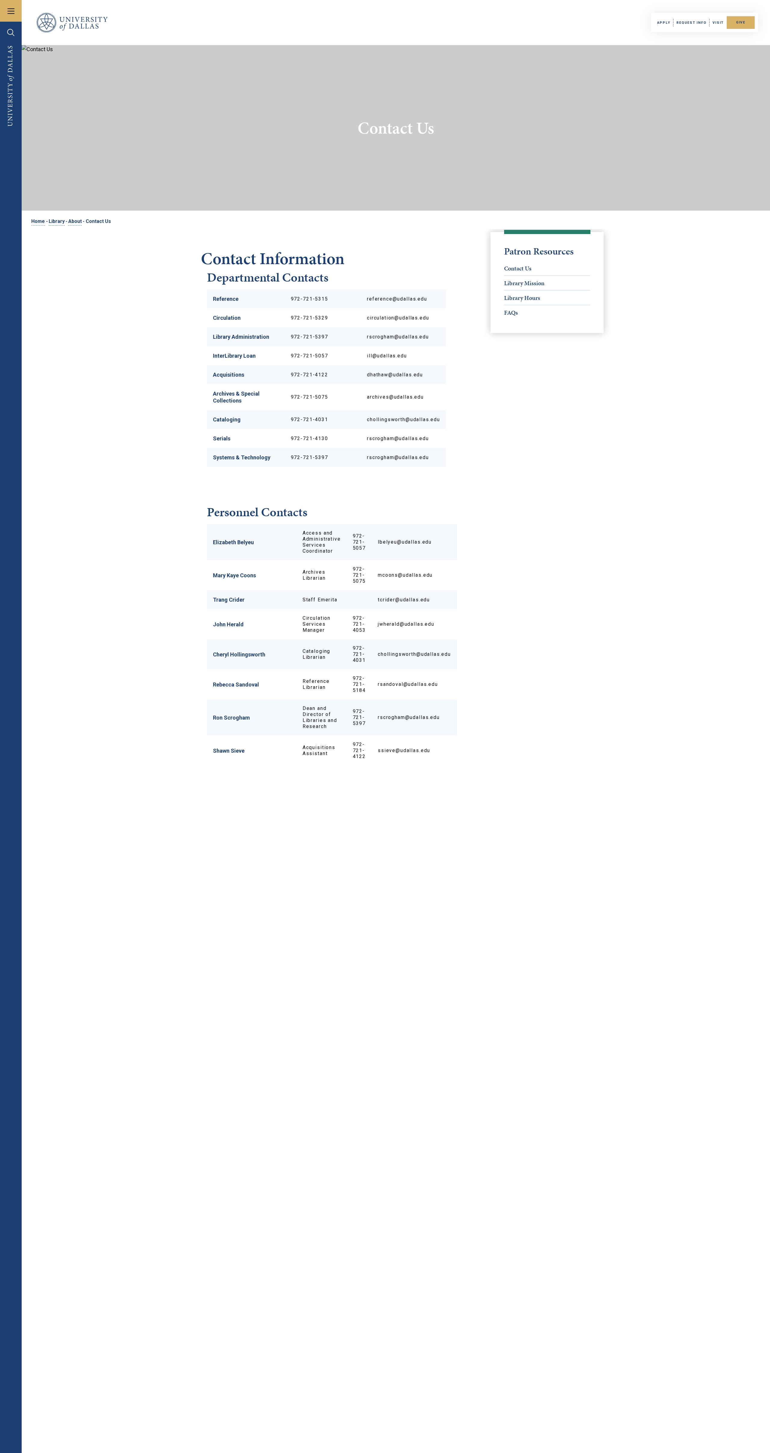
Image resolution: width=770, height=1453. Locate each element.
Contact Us (517, 268)
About (75, 221)
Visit (718, 23)
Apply (663, 23)
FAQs (511, 312)
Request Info (691, 23)
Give (740, 22)
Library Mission (524, 283)
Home (38, 221)
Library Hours (522, 298)
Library (57, 221)
